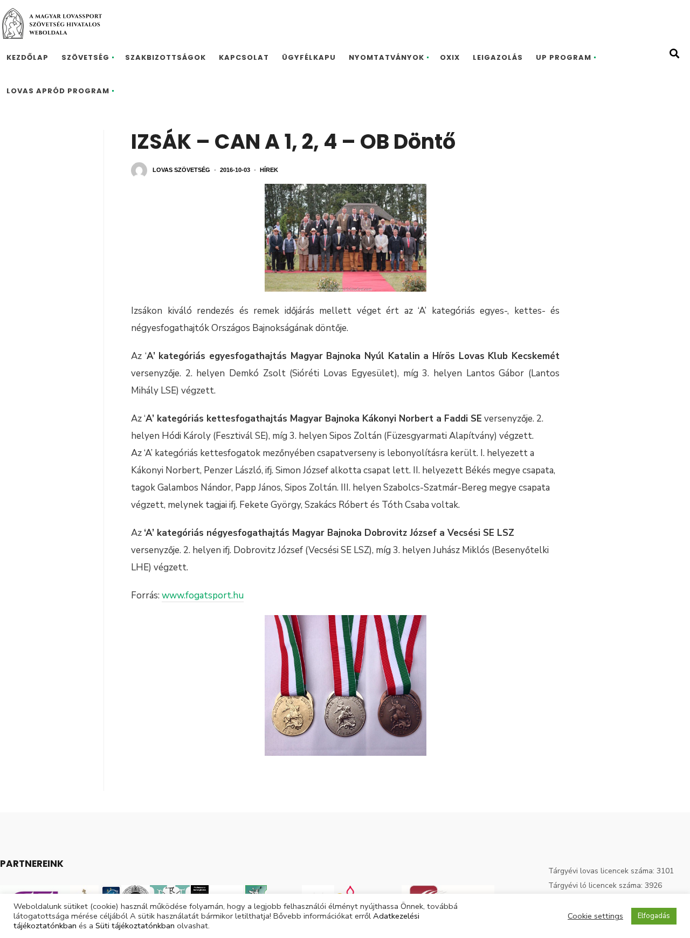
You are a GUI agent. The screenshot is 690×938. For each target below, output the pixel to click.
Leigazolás (498, 57)
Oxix (450, 57)
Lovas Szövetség (181, 170)
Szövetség (85, 57)
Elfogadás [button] (654, 916)
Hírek (269, 170)
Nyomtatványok (386, 57)
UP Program (563, 57)
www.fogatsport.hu (203, 595)
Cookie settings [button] (595, 916)
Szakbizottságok (165, 57)
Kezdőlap (27, 57)
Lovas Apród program (57, 91)
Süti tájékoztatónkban (135, 925)
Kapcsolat (244, 57)
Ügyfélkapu (309, 57)
